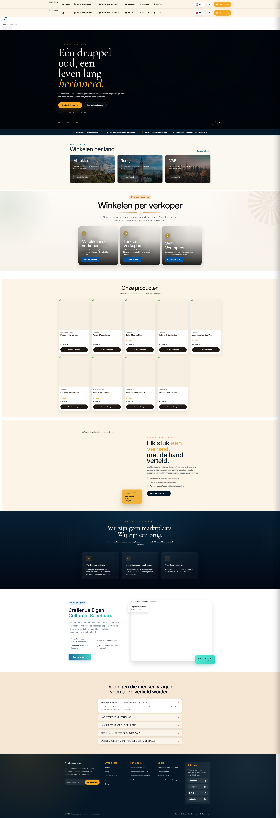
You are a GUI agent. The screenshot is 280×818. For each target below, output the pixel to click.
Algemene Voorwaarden (167, 767)
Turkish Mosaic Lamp (101, 335)
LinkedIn (192, 799)
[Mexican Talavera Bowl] (74, 314)
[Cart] (209, 4)
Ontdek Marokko (70, 105)
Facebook (193, 781)
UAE (103, 389)
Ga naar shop (78, 657)
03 (77, 122)
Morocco (64, 332)
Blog (107, 784)
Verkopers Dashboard (139, 772)
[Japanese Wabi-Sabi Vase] (206, 314)
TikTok (191, 793)
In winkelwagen (74, 349)
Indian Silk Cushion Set (168, 335)
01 (59, 122)
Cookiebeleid (163, 776)
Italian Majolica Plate (134, 335)
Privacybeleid (163, 772)
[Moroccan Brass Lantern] (74, 371)
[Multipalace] (53, 4)
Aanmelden (92, 782)
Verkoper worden (137, 767)
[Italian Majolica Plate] (140, 314)
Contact (133, 780)
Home (107, 767)
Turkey (71, 332)
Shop (107, 772)
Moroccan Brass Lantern (69, 392)
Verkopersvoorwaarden (140, 776)
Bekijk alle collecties (95, 105)
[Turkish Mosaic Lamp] (107, 314)
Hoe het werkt (111, 776)
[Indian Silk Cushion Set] (173, 314)
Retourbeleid (205, 814)
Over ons (109, 780)
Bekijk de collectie (159, 493)
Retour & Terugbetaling (167, 780)
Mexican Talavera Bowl (69, 335)
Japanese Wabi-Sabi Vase (202, 335)
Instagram (193, 787)
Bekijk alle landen (203, 151)
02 (68, 122)
